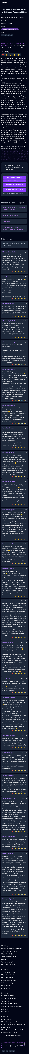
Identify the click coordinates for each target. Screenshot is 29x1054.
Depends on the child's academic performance (14, 185)
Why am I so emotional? (8, 998)
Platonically (5, 1009)
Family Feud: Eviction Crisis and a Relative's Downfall (14, 208)
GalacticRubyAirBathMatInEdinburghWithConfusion (13, 17)
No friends (4, 993)
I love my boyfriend (7, 996)
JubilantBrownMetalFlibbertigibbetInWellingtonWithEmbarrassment (9, 601)
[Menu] (26, 2)
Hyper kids (6, 221)
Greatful (3, 959)
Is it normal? (5, 969)
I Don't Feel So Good (7, 954)
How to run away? (7, 977)
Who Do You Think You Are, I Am (11, 1006)
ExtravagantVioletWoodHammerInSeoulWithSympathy (9, 369)
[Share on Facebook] (5, 35)
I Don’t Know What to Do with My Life (13, 1024)
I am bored (4, 1016)
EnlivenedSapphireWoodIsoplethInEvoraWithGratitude (9, 510)
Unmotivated (5, 1001)
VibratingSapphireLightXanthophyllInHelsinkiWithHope (9, 775)
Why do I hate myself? (8, 972)
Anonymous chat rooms (8, 956)
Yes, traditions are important (14, 177)
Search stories (5, 1046)
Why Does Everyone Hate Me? (11, 1035)
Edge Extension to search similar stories (12, 1044)
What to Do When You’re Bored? (11, 948)
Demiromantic (5, 985)
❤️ (3, 55)
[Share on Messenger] (8, 35)
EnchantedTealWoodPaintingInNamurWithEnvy (9, 568)
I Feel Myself (5, 946)
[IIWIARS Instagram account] (10, 1051)
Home (3, 43)
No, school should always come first (14, 181)
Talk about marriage (7, 983)
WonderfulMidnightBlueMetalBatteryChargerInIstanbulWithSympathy (9, 453)
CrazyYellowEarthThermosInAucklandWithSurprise (9, 277)
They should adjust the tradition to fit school (14, 190)
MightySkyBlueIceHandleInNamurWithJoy (9, 853)
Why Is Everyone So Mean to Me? (12, 1030)
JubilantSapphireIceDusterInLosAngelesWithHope (9, 678)
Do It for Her (5, 1012)
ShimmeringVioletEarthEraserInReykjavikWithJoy (9, 321)
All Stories (10, 43)
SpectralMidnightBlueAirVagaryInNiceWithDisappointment (9, 735)
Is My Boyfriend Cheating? (9, 1032)
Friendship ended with (8, 980)
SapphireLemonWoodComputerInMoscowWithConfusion (9, 481)
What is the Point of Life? (9, 951)
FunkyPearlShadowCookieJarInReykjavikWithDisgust (9, 428)
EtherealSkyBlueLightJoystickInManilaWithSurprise (9, 642)
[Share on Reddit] (11, 35)
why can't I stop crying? (11, 215)
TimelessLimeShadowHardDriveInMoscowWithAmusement (9, 252)
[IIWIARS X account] (7, 1051)
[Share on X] (2, 35)
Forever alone (5, 1027)
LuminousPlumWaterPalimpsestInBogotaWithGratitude (9, 544)
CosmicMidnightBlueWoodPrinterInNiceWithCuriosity (9, 753)
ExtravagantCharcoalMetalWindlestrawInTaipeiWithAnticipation (9, 405)
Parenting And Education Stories (10, 29)
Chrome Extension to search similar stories (13, 1042)
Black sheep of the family (9, 1004)
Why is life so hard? (7, 975)
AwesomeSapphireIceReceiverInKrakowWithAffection (9, 697)
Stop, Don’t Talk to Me (8, 964)
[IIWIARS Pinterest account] (13, 1051)
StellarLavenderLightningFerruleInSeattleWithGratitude (9, 342)
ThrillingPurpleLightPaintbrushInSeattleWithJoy (9, 798)
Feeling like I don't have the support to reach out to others (13, 228)
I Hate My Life (5, 988)
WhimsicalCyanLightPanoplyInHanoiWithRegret (9, 899)
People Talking (6, 1019)
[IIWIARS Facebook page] (3, 1051)
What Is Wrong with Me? (9, 1022)
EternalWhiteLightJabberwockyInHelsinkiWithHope (9, 303)
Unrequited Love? (7, 962)
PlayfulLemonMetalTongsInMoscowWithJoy (9, 836)
